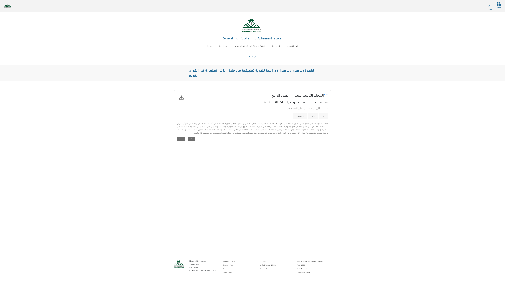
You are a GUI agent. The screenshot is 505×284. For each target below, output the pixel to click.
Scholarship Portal (303, 273)
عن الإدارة (223, 46)
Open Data (263, 261)
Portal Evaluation (303, 269)
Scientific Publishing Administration (252, 39)
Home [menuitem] (209, 46)
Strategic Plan (228, 265)
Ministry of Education (230, 261)
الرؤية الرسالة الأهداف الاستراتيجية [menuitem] (250, 46)
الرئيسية (252, 57)
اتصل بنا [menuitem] (276, 46)
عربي (490, 9)
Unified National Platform (268, 265)
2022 (326, 95)
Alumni (225, 269)
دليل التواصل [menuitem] (293, 46)
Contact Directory (266, 269)
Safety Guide (227, 273)
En (489, 6)
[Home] (251, 25)
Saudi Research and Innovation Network (310, 261)
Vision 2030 (301, 265)
